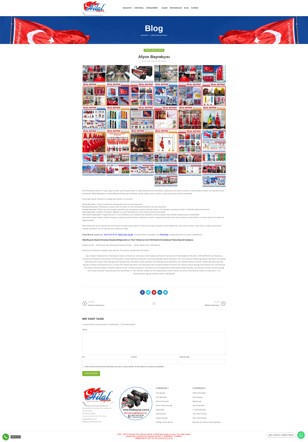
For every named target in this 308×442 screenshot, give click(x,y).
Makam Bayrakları (199, 393)
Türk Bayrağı (160, 393)
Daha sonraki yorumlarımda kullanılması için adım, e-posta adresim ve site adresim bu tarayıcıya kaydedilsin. (124, 367)
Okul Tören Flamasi (200, 414)
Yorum (85, 330)
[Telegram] (165, 292)
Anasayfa (144, 35)
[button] (301, 435)
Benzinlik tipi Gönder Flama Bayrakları (207, 422)
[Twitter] (148, 292)
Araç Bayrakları (161, 397)
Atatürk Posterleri (162, 401)
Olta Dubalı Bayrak (200, 418)
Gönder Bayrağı (161, 418)
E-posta (134, 357)
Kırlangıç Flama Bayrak (164, 422)
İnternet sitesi (184, 357)
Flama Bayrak (161, 414)
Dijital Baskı (160, 410)
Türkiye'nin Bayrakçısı (159, 35)
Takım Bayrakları (199, 405)
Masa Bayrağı (197, 397)
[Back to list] (154, 303)
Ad (84, 357)
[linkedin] (159, 292)
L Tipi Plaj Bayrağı (199, 410)
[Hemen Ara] (5, 437)
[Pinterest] (154, 292)
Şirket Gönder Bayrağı (164, 405)
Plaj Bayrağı (197, 401)
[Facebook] (142, 292)
